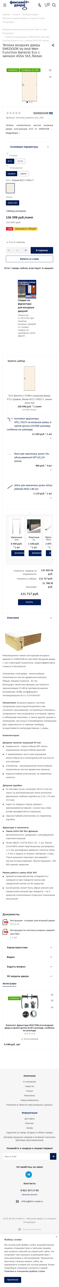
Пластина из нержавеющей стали (36, 541)
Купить (29, 602)
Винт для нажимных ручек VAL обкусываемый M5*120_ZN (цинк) (31, 457)
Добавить (19, 553)
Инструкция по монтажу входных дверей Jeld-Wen (32, 932)
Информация (29, 1112)
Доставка (29, 1118)
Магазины (29, 1095)
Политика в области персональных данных (29, 1104)
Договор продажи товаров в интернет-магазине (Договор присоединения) (29, 1139)
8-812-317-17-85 (29, 1190)
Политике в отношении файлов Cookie (24, 1271)
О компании (29, 1081)
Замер (29, 1127)
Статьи (29, 1091)
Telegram (28, 1174)
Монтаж (29, 1123)
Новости (29, 1086)
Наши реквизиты (30, 1100)
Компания (30, 1075)
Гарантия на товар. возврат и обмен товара (29, 1132)
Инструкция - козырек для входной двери (32, 920)
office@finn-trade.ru (32, 1201)
